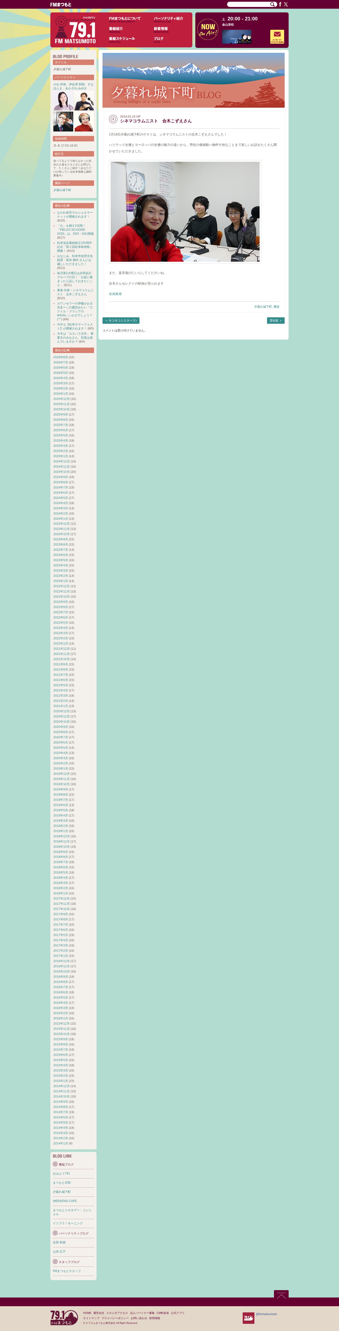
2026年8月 (60, 357)
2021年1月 (60, 706)
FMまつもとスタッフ (67, 1271)
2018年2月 (60, 888)
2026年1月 (60, 393)
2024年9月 (60, 477)
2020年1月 (60, 768)
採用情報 (154, 1318)
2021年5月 (60, 685)
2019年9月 (60, 789)
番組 (276, 306)
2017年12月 (61, 898)
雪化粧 (274, 320)
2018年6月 (60, 867)
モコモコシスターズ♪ (123, 320)
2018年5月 (60, 872)
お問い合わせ (139, 1318)
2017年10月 (61, 909)
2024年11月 (61, 466)
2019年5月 (60, 810)
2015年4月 (60, 1065)
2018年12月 (61, 836)
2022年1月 (60, 643)
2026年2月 (60, 388)
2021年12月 (61, 648)
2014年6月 (60, 1117)
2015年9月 (60, 1039)
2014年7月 (60, 1112)
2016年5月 (60, 997)
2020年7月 (60, 737)
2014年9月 (60, 1102)
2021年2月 (60, 701)
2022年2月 (60, 638)
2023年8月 (60, 544)
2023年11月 (61, 529)
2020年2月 (60, 763)
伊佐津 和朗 (77, 84)
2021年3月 (60, 695)
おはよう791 (61, 1173)
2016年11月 (61, 966)
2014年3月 (60, 1133)
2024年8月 (60, 482)
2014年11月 (61, 1091)
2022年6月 (60, 617)
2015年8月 (60, 1044)
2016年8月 (60, 982)
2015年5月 (60, 1060)
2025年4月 (60, 440)
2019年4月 (60, 815)
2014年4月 (60, 1128)
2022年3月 (60, 633)
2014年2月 (60, 1138)
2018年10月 (61, 846)
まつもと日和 (62, 1182)
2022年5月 (60, 622)
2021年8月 (60, 669)
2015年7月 (60, 1049)
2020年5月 (60, 747)
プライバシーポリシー (115, 1318)
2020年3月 (60, 758)
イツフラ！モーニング (68, 1223)
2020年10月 (61, 721)
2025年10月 (61, 409)
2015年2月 (60, 1075)
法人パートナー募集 (142, 1312)
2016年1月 (60, 1018)
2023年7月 (60, 550)
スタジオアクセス (117, 1312)
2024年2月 (60, 513)
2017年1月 (60, 956)
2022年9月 (60, 602)
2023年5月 (60, 560)
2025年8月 (60, 420)
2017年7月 (60, 924)
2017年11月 (61, 904)
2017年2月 (60, 950)
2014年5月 (60, 1122)
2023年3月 (60, 570)
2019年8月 (60, 794)
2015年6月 (60, 1055)
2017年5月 (60, 935)
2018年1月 (60, 893)
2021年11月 (61, 654)
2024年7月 (60, 487)
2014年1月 (60, 1143)
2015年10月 (61, 1034)
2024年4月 (60, 503)
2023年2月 (60, 576)
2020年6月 (60, 742)
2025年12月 (61, 399)
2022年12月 (61, 586)
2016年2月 (60, 1013)
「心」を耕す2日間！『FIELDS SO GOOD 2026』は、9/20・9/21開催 (75, 229)
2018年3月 (60, 883)
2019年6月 (60, 805)
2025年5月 (60, 435)
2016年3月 (60, 1008)
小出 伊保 (59, 84)
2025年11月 (61, 404)
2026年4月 (60, 378)
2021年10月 (61, 659)
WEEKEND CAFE (65, 1201)
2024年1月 (60, 518)
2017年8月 (60, 919)
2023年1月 (60, 581)
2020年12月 (61, 711)
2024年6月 (60, 492)
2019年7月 (60, 800)
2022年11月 (61, 591)
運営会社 (98, 1312)
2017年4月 (60, 940)
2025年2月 (60, 451)
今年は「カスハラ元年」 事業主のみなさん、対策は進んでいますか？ (75, 337)
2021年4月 (60, 690)
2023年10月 (61, 534)
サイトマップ (91, 1318)
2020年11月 (61, 716)
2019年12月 (61, 774)
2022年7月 (60, 612)
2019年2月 (60, 826)
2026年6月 (60, 367)
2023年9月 (60, 539)
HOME (87, 1312)
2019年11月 (61, 779)
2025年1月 (60, 456)
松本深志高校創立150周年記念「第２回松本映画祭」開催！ (75, 247)
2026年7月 (60, 362)
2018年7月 (60, 862)
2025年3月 (60, 446)
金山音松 (228, 24)
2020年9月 (60, 727)
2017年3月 (60, 945)
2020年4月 (60, 753)
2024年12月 (61, 461)
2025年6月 (60, 430)
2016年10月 (61, 971)
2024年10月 (61, 472)
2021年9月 (60, 664)
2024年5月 (60, 498)
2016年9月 (60, 976)
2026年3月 (60, 383)
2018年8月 (60, 857)
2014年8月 (60, 1107)
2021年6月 (60, 680)
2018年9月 (60, 852)
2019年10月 (61, 784)
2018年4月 (60, 877)
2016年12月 (61, 961)
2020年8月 (60, 732)
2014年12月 (61, 1086)
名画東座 (115, 294)
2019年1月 (60, 831)
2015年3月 (60, 1070)
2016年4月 (60, 1003)
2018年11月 (61, 841)
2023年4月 (60, 565)
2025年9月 (60, 414)
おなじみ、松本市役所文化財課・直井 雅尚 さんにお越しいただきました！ (75, 260)
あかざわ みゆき (76, 88)
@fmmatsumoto (266, 1314)
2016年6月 (60, 992)
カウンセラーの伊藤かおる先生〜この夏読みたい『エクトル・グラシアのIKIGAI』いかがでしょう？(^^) (75, 311)
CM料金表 (163, 1312)
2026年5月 (60, 373)
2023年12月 (61, 523)
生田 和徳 (59, 1242)
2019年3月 (60, 820)
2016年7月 (60, 987)
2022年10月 (61, 596)
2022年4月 (60, 628)
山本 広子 (59, 1251)
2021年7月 (60, 675)
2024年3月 (60, 508)
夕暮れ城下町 (263, 306)
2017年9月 (60, 914)
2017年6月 (60, 930)
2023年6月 (60, 555)
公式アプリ (178, 1312)
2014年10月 (61, 1096)
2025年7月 (60, 425)
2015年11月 (61, 1029)
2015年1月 (60, 1081)
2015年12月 (61, 1023)
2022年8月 (60, 607)
